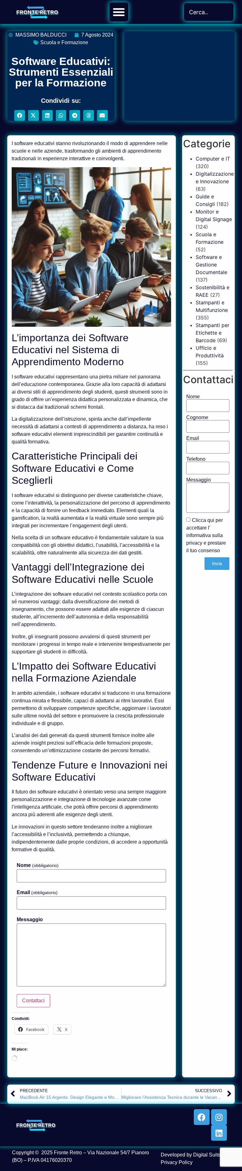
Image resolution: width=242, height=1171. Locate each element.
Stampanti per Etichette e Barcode (212, 332)
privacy (194, 542)
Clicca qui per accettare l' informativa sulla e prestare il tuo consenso (206, 535)
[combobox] (208, 12)
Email (37, 892)
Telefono (195, 459)
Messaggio (30, 919)
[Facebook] (202, 1117)
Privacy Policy (177, 1162)
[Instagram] (219, 1117)
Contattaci (33, 1000)
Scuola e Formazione (64, 42)
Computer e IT (213, 158)
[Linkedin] (219, 1133)
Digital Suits (206, 1154)
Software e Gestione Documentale (211, 264)
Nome (37, 865)
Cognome (197, 417)
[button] (118, 12)
